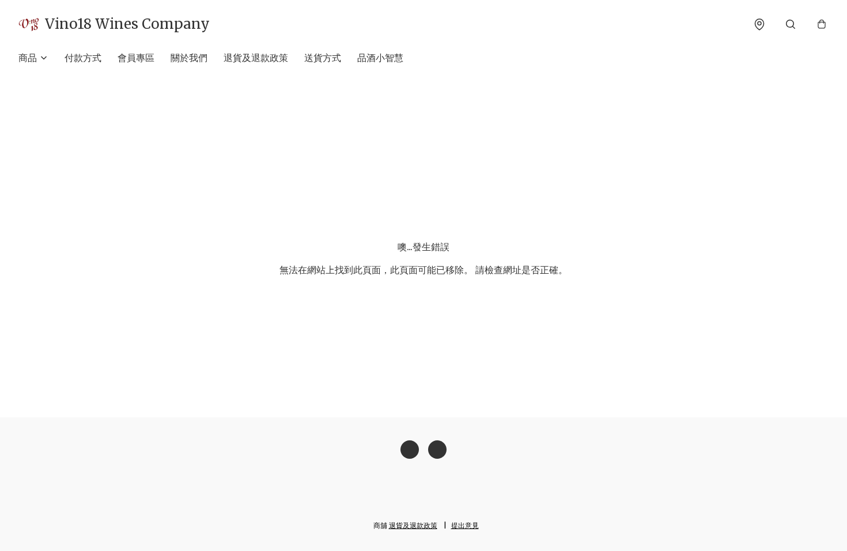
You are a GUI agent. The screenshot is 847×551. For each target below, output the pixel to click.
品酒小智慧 (380, 57)
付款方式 (83, 57)
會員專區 (136, 57)
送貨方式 (322, 57)
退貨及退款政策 (256, 57)
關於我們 (189, 57)
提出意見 (465, 525)
